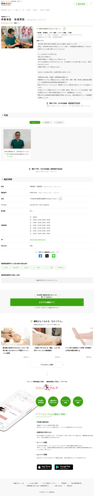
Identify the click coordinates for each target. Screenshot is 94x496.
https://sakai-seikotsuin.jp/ (37, 239)
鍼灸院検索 (81, 4)
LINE (53, 255)
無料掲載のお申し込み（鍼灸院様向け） (38, 486)
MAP (64, 29)
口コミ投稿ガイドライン (50, 483)
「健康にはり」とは (18, 483)
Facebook (40, 255)
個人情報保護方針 (76, 483)
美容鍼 (26, 267)
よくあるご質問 (33, 483)
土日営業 (5, 267)
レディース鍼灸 (49, 267)
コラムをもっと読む (47, 364)
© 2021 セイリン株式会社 (47, 492)
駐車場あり (61, 267)
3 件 (18, 23)
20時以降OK (16, 267)
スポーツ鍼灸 (36, 267)
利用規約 (64, 483)
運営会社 (69, 486)
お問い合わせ (58, 486)
